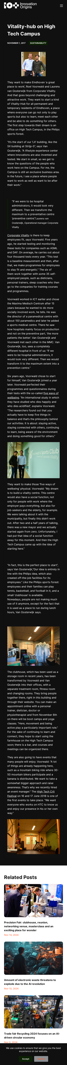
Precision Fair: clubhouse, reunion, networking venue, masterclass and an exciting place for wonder (28, 926)
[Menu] (61, 5)
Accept (25, 1059)
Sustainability (38, 43)
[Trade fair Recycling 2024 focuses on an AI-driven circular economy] (33, 1011)
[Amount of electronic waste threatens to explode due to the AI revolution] (33, 958)
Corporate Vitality (18, 235)
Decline (41, 1059)
